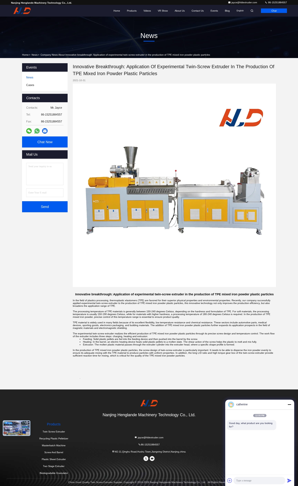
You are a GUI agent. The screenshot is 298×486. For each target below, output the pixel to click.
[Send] (289, 480)
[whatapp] (37, 131)
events (214, 10)
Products (132, 10)
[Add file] (229, 480)
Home (116, 10)
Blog (227, 10)
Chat (274, 10)
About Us (180, 10)
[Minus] (289, 404)
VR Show (163, 10)
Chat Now (44, 142)
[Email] (45, 131)
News (35, 54)
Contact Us (198, 10)
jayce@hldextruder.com (244, 2)
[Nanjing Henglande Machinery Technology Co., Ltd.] (22, 11)
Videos (147, 10)
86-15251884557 (277, 2)
